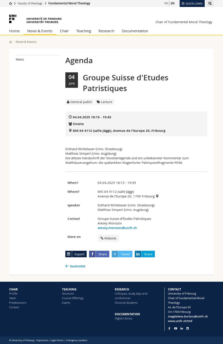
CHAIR (13, 289)
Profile (13, 293)
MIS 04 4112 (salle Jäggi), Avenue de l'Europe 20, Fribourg (119, 130)
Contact (14, 307)
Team (12, 298)
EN (173, 3)
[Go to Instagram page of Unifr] (187, 328)
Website (110, 238)
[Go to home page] (10, 3)
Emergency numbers (76, 340)
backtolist (77, 266)
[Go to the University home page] (35, 19)
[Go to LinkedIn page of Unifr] (182, 328)
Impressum (42, 340)
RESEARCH (122, 289)
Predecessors (17, 303)
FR (166, 3)
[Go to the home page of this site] (10, 42)
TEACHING (69, 289)
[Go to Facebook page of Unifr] (169, 328)
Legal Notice (57, 340)
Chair (64, 30)
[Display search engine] (210, 3)
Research (106, 30)
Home (14, 30)
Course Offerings (73, 298)
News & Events (39, 30)
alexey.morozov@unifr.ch (117, 227)
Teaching (83, 30)
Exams (66, 303)
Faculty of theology (30, 3)
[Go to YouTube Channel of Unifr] (175, 328)
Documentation (135, 30)
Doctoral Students (126, 303)
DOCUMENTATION (127, 314)
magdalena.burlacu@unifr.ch (188, 316)
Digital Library (123, 318)
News (20, 59)
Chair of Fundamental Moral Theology (183, 22)
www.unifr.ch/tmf (180, 321)
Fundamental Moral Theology (69, 3)
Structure (68, 293)
